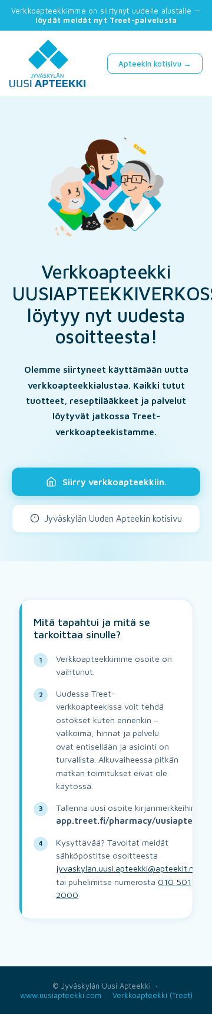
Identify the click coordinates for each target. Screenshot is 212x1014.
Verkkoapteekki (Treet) (152, 995)
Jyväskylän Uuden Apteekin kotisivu (113, 518)
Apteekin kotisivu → (154, 63)
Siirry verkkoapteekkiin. (114, 481)
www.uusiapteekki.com (60, 995)
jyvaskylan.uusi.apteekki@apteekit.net (129, 868)
